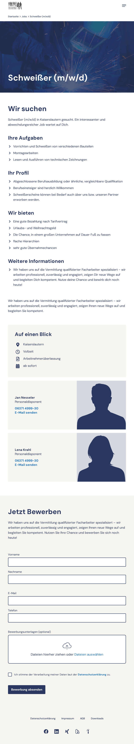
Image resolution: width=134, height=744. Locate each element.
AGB (82, 718)
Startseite (13, 16)
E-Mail (12, 593)
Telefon (12, 610)
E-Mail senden (26, 412)
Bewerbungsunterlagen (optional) (55, 643)
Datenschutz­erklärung (92, 674)
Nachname (15, 572)
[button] (124, 5)
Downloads (97, 718)
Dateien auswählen (88, 654)
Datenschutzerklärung (42, 718)
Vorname (14, 554)
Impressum (67, 718)
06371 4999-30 (26, 408)
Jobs (24, 16)
